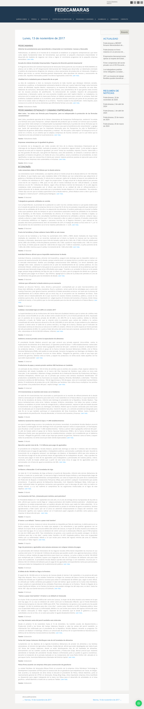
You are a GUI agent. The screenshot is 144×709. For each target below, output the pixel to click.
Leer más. (30, 59)
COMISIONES (114, 19)
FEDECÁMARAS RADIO (112, 2)
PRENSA (34, 19)
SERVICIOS (44, 19)
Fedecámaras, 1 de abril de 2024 (113, 112)
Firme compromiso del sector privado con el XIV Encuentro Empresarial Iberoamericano (114, 64)
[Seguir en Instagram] (138, 2)
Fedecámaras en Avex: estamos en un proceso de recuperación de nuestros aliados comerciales (113, 51)
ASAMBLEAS (102, 19)
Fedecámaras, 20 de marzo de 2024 (113, 125)
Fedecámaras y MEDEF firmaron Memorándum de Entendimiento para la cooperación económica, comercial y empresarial (112, 44)
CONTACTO (124, 19)
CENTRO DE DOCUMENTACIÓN (62, 19)
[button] (139, 703)
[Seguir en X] (135, 2)
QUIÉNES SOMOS (21, 19)
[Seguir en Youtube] (141, 2)
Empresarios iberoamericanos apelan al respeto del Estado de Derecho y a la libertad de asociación (114, 57)
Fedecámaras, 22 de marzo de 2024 (113, 118)
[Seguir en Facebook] (131, 2)
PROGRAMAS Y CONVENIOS (85, 19)
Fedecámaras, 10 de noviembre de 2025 (111, 99)
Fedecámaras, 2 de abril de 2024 (113, 105)
